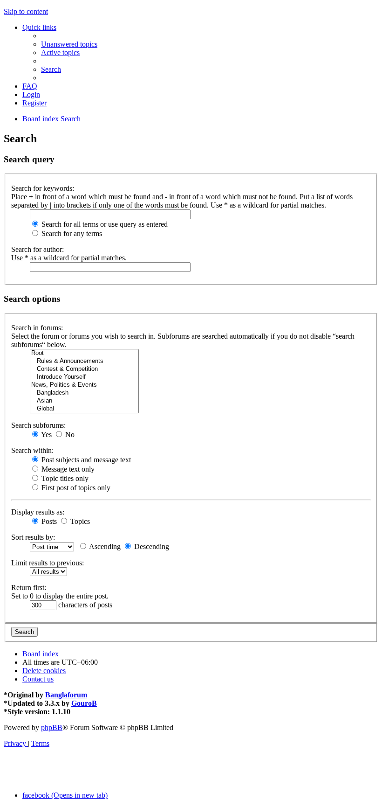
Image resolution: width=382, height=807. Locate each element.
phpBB (51, 727)
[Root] (84, 353)
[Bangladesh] (84, 393)
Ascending (104, 546)
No (69, 434)
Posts (48, 521)
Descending (150, 546)
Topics (79, 521)
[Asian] (84, 401)
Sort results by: (33, 537)
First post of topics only (75, 488)
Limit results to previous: (47, 563)
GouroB (84, 703)
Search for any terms (71, 233)
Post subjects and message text (85, 460)
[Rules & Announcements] (84, 361)
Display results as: (37, 512)
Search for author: (37, 249)
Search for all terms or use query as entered (104, 224)
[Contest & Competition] (84, 369)
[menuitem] (69, 44)
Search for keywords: (42, 188)
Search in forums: (37, 328)
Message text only (67, 469)
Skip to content (26, 11)
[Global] (84, 409)
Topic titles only (64, 478)
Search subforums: (38, 425)
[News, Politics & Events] (84, 385)
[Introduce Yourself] (84, 377)
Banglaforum (66, 695)
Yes (46, 434)
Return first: (28, 587)
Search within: (32, 450)
